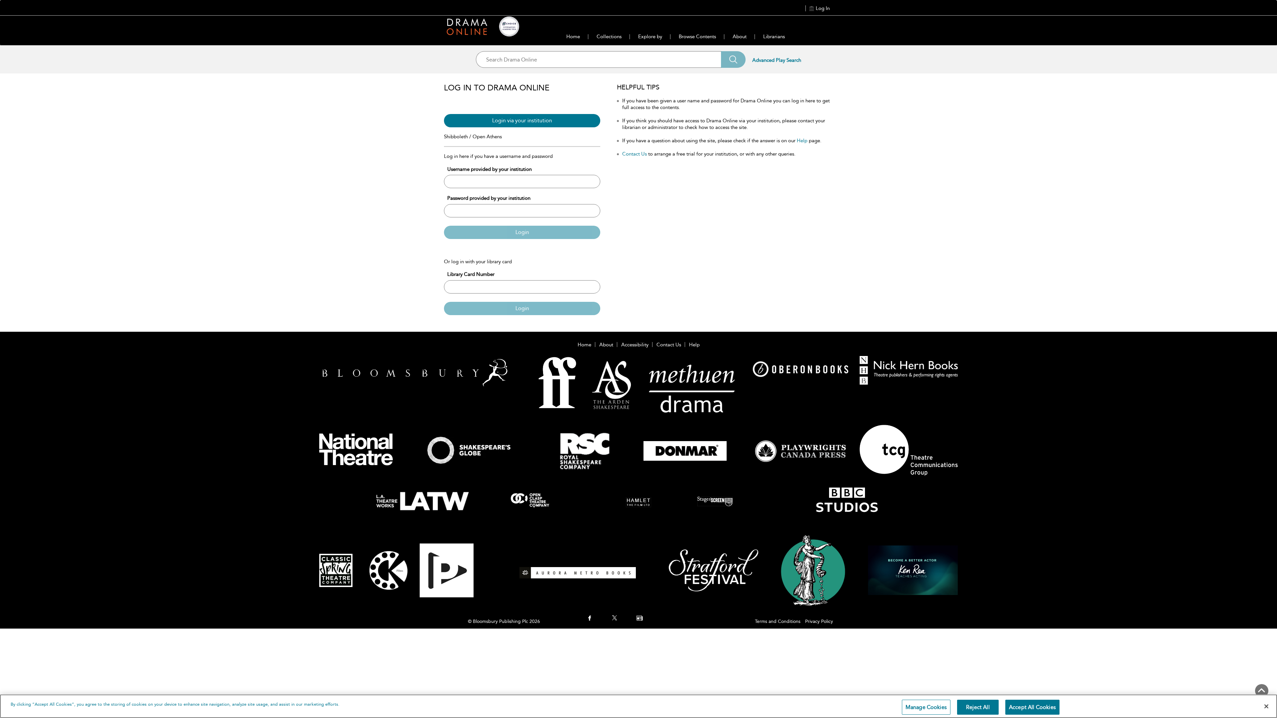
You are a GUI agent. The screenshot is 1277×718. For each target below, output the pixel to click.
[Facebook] (589, 619)
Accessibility (634, 345)
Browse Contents (697, 37)
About (740, 37)
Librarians (774, 37)
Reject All (978, 707)
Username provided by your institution (489, 169)
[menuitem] (589, 618)
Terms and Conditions (777, 621)
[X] (615, 619)
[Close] (1266, 706)
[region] (638, 706)
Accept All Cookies (1032, 707)
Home (573, 37)
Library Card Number (471, 274)
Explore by (650, 37)
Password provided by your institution (488, 198)
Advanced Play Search (776, 60)
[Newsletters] (639, 619)
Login (522, 232)
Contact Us (634, 154)
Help (802, 141)
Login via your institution (522, 120)
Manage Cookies (926, 707)
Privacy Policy (819, 621)
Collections (609, 37)
